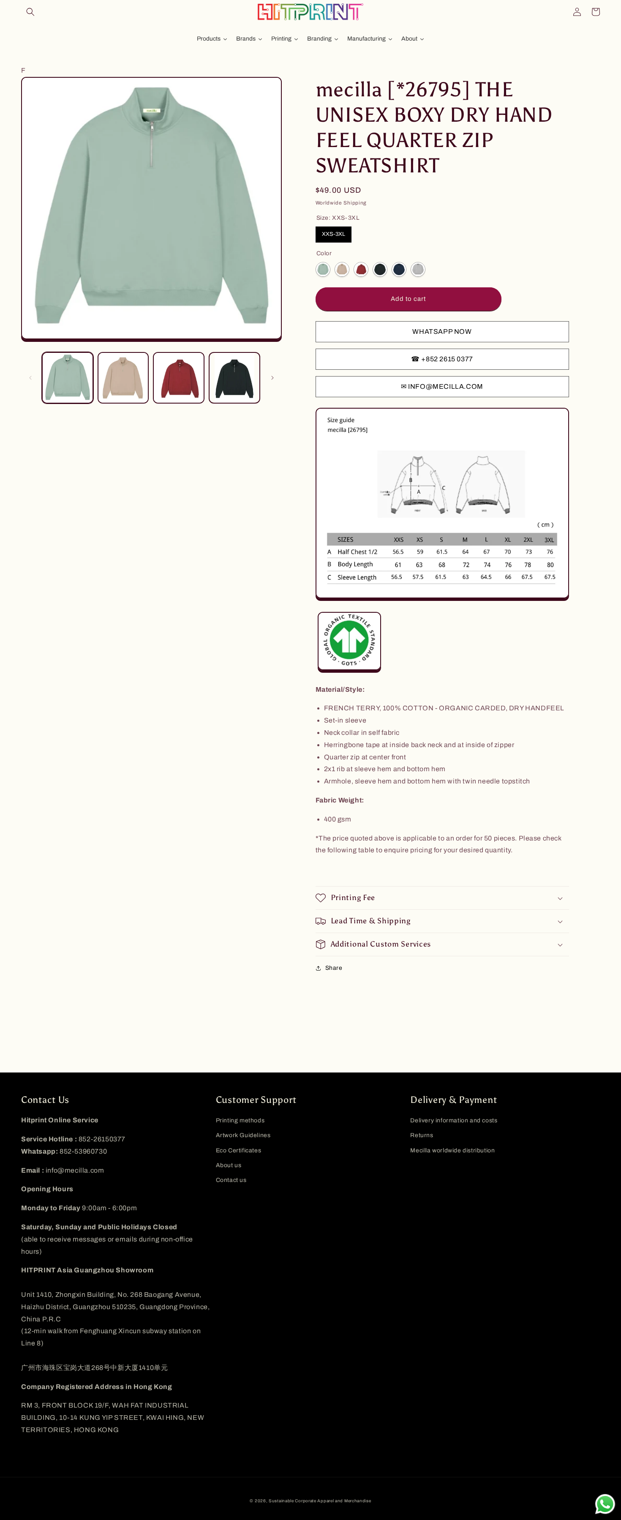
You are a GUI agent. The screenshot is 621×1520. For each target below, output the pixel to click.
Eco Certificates (238, 1150)
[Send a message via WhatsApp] (605, 1504)
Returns (421, 1135)
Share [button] (334, 968)
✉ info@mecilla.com (442, 386)
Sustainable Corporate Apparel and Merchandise (320, 1500)
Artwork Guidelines (243, 1135)
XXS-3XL (333, 234)
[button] (30, 12)
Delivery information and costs (453, 1120)
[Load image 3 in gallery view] (178, 378)
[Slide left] (30, 377)
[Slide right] (272, 377)
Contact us (231, 1180)
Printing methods (240, 1120)
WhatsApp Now (441, 331)
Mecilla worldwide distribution (452, 1150)
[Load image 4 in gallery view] (234, 378)
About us (229, 1165)
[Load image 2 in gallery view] (123, 378)
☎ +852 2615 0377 (442, 359)
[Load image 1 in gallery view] (67, 378)
